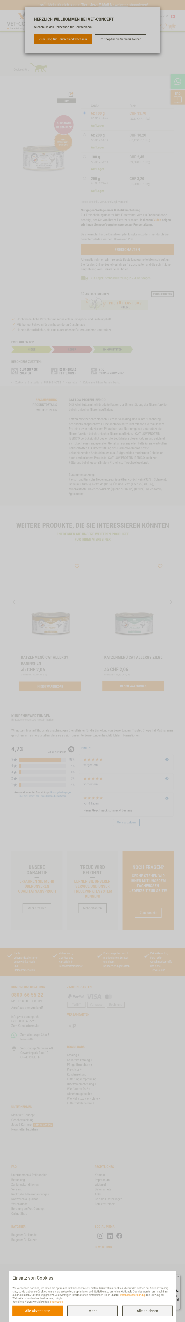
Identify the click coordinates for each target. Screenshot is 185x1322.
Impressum (56, 1301)
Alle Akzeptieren (37, 1310)
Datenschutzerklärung (132, 1295)
